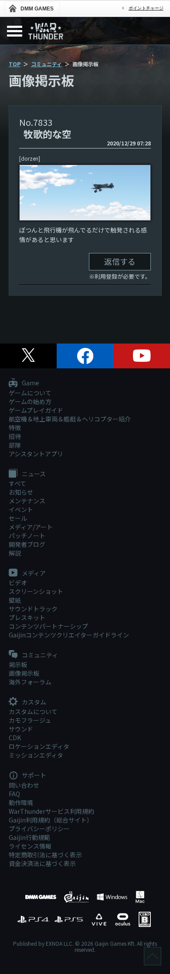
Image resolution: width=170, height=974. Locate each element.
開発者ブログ (27, 544)
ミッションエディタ (36, 755)
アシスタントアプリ (36, 454)
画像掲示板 (24, 673)
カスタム (33, 702)
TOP (14, 63)
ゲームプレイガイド (36, 410)
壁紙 (15, 600)
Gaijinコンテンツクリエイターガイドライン (69, 635)
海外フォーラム (30, 682)
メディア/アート (31, 527)
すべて (17, 483)
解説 (15, 553)
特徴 (15, 428)
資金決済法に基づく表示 (42, 863)
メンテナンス (27, 501)
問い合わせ (24, 785)
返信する (120, 261)
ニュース (33, 474)
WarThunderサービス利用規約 (51, 811)
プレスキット (27, 617)
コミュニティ (46, 63)
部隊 (15, 445)
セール (18, 518)
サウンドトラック (33, 609)
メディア (33, 573)
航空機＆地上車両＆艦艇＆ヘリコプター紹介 (70, 419)
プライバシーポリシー (39, 829)
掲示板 (18, 664)
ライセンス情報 (30, 846)
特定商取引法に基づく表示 (45, 855)
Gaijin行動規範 (29, 837)
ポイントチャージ (146, 8)
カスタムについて (33, 711)
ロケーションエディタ (39, 746)
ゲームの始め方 (30, 401)
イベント (21, 509)
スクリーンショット (36, 591)
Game (29, 383)
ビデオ (18, 583)
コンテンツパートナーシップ (48, 626)
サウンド (21, 729)
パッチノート (27, 535)
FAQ (14, 794)
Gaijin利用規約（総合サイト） (51, 820)
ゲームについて (30, 393)
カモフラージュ (30, 720)
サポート (33, 775)
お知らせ (21, 492)
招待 (15, 436)
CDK (15, 738)
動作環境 (21, 802)
